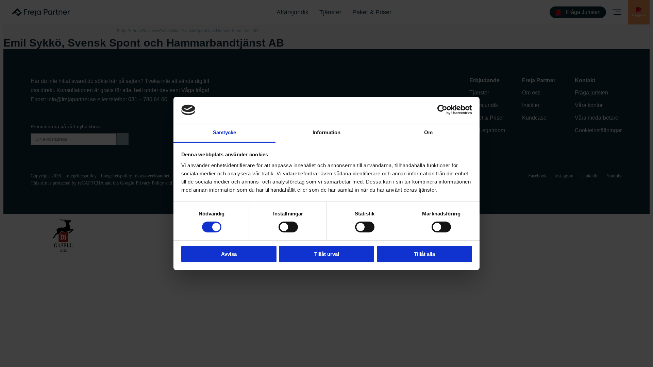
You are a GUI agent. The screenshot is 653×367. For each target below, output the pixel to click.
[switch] (288, 227)
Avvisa (229, 254)
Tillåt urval (326, 254)
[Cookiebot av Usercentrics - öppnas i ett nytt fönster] (442, 110)
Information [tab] (326, 132)
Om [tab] (428, 132)
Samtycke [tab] (224, 132)
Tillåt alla (424, 254)
